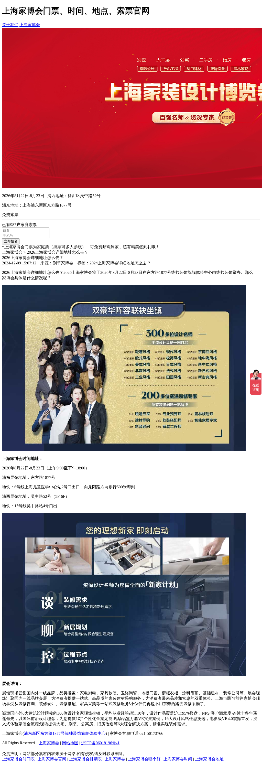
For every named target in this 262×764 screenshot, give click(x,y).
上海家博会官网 (52, 759)
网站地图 (70, 743)
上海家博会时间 (177, 759)
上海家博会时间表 (18, 759)
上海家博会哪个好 (144, 759)
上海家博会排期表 (85, 759)
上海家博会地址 (209, 759)
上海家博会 (29, 25)
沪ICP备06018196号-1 (100, 743)
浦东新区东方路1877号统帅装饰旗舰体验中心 (65, 733)
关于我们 (10, 25)
